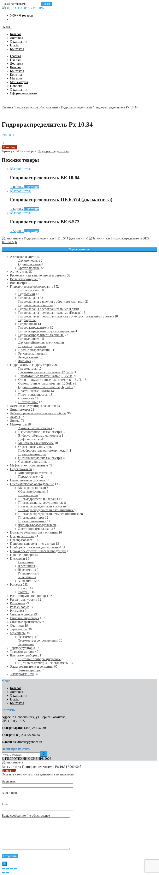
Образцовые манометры (35, 446)
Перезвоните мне (79, 249)
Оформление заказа (23, 93)
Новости (16, 86)
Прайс (14, 45)
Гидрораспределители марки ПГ (41, 335)
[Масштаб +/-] (15, 868)
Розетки (23, 592)
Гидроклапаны (28, 297)
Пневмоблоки (28, 495)
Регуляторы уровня (23, 599)
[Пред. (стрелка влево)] (3, 872)
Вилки (23, 588)
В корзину (9, 147)
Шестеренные (28, 402)
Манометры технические (36, 443)
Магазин (16, 78)
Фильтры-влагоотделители (37, 525)
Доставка (16, 38)
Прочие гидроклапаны (34, 350)
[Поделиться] (7, 868)
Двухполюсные (29, 260)
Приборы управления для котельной (35, 547)
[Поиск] (43, 754)
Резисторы (17, 603)
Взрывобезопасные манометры (40, 432)
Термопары (26, 644)
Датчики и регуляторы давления (33, 405)
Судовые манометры (32, 461)
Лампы (15, 417)
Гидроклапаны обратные (35, 305)
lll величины (27, 569)
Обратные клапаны (32, 491)
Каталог (15, 34)
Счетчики (17, 625)
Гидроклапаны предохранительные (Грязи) (48, 309)
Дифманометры (29, 439)
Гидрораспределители (76, 107)
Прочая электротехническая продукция (38, 551)
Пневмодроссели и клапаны (38, 499)
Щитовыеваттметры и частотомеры (43, 663)
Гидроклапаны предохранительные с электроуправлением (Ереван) (66, 316)
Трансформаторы (22, 651)
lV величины (27, 573)
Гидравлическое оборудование (36, 107)
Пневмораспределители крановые (42, 506)
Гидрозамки (26, 294)
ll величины (26, 566)
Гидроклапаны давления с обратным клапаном (51, 301)
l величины (26, 562)
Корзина (16, 74)
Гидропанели (27, 324)
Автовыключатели (23, 256)
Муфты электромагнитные (29, 465)
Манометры (18, 424)
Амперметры (19, 271)
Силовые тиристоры (24, 618)
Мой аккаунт (19, 82)
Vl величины (27, 581)
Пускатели (17, 558)
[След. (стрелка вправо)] (7, 872)
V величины (27, 577)
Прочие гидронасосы (33, 394)
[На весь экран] (11, 868)
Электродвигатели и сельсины (31, 666)
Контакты (17, 49)
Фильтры (24, 361)
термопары (17, 633)
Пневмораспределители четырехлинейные (48, 514)
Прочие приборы (22, 554)
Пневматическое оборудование (32, 484)
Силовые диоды (21, 614)
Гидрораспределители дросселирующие (46, 331)
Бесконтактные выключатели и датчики (38, 275)
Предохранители (22, 536)
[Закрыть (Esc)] (3, 868)
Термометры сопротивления (38, 640)
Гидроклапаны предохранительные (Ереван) (49, 312)
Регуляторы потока (31, 353)
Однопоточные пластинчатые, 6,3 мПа (45, 387)
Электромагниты (22, 674)
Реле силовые (19, 607)
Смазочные (26, 398)
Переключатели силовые (27, 480)
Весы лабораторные (24, 279)
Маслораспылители (32, 487)
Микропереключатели (33, 473)
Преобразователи (22, 540)
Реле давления (28, 357)
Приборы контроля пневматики (32, 543)
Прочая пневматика (32, 521)
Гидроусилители (29, 338)
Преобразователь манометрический (43, 450)
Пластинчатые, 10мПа (34, 391)
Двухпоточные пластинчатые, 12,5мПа (45, 372)
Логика (15, 420)
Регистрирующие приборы (29, 595)
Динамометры (20, 409)
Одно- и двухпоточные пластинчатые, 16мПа (50, 379)
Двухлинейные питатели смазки (41, 342)
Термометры (19, 629)
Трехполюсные (29, 268)
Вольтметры (18, 283)
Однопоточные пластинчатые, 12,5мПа (46, 383)
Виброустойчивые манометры (39, 435)
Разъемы (16, 584)
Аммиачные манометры (35, 428)
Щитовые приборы (23, 655)
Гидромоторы (27, 368)
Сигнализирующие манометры (40, 458)
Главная (15, 56)
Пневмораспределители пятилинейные (46, 510)
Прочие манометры (32, 454)
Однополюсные (29, 264)
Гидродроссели (29, 290)
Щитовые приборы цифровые (39, 659)
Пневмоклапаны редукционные (40, 502)
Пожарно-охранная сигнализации (34, 532)
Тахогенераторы (29, 670)
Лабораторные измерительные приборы (38, 413)
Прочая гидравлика (32, 346)
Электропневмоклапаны (35, 528)
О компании (18, 41)
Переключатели (21, 469)
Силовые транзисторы (26, 622)
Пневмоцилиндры (31, 517)
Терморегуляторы (22, 648)
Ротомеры (17, 610)
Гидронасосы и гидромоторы (30, 365)
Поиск (46, 3)
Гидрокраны (27, 320)
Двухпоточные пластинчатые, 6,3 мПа (45, 376)
